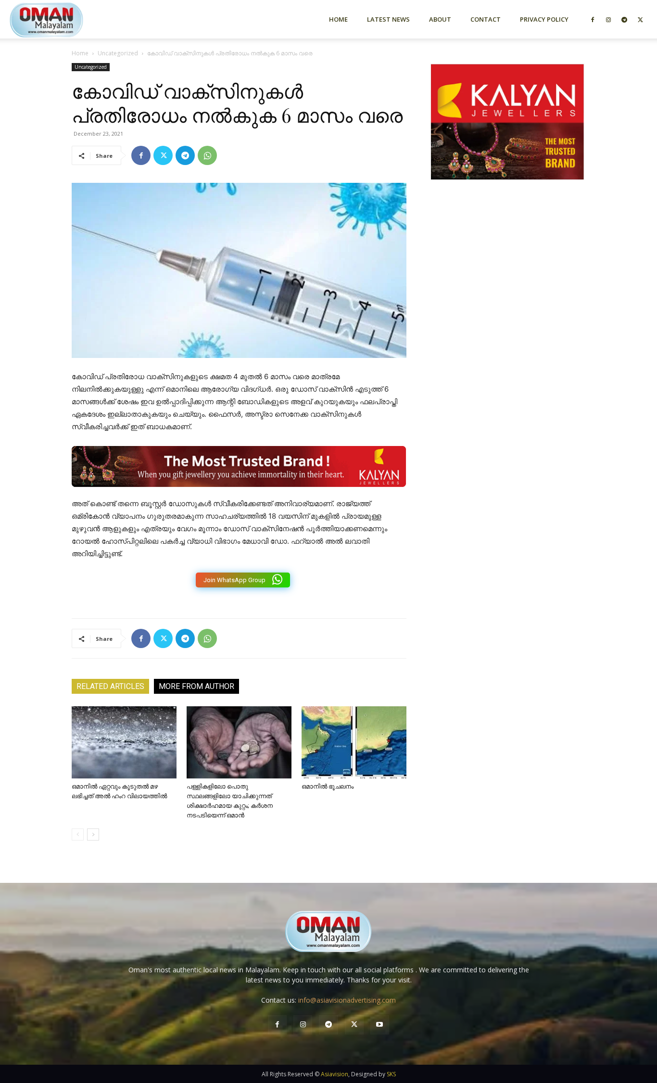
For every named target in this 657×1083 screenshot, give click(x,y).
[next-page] (93, 834)
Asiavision (334, 1074)
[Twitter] (640, 19)
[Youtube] (379, 1024)
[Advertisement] (507, 290)
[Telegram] (624, 19)
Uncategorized (118, 53)
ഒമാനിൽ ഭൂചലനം (328, 786)
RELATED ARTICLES (110, 686)
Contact (485, 19)
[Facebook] (592, 19)
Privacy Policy (544, 19)
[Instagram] (608, 19)
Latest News (388, 19)
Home (338, 19)
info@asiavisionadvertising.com (347, 1000)
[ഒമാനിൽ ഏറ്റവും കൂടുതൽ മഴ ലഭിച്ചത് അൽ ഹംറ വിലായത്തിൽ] (124, 742)
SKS (391, 1074)
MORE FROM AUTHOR (196, 686)
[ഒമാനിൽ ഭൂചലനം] (354, 742)
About (440, 19)
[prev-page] (78, 834)
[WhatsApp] (207, 155)
